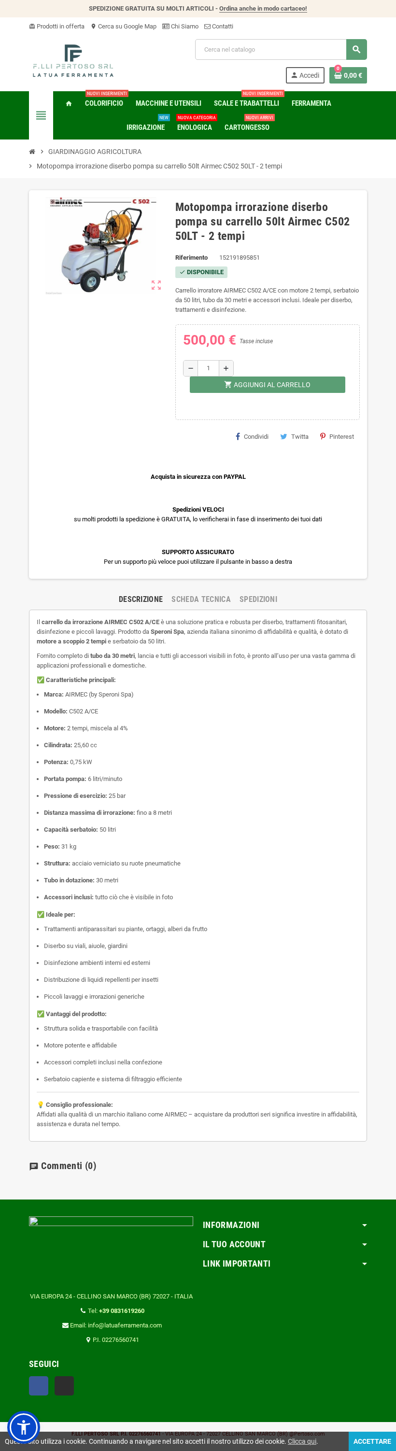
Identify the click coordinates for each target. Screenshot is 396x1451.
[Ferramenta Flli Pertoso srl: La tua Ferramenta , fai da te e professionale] (73, 60)
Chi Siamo (184, 26)
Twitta (300, 436)
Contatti (222, 26)
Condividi (256, 436)
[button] (24, 1427)
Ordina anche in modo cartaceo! (263, 8)
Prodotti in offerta (57, 26)
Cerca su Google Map (123, 26)
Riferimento (191, 257)
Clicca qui (302, 1441)
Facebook (38, 1385)
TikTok (64, 1385)
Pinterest (341, 436)
